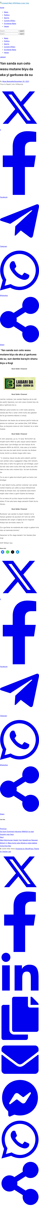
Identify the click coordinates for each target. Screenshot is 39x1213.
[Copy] (20, 1039)
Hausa (6, 26)
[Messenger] (20, 1117)
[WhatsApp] (20, 1160)
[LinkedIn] (20, 995)
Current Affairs (9, 21)
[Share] (20, 1204)
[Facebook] (20, 951)
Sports (6, 18)
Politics (7, 15)
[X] (20, 890)
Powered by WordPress (25, 849)
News (6, 12)
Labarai (3, 57)
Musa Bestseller (8, 81)
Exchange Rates (10, 23)
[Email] (20, 1078)
